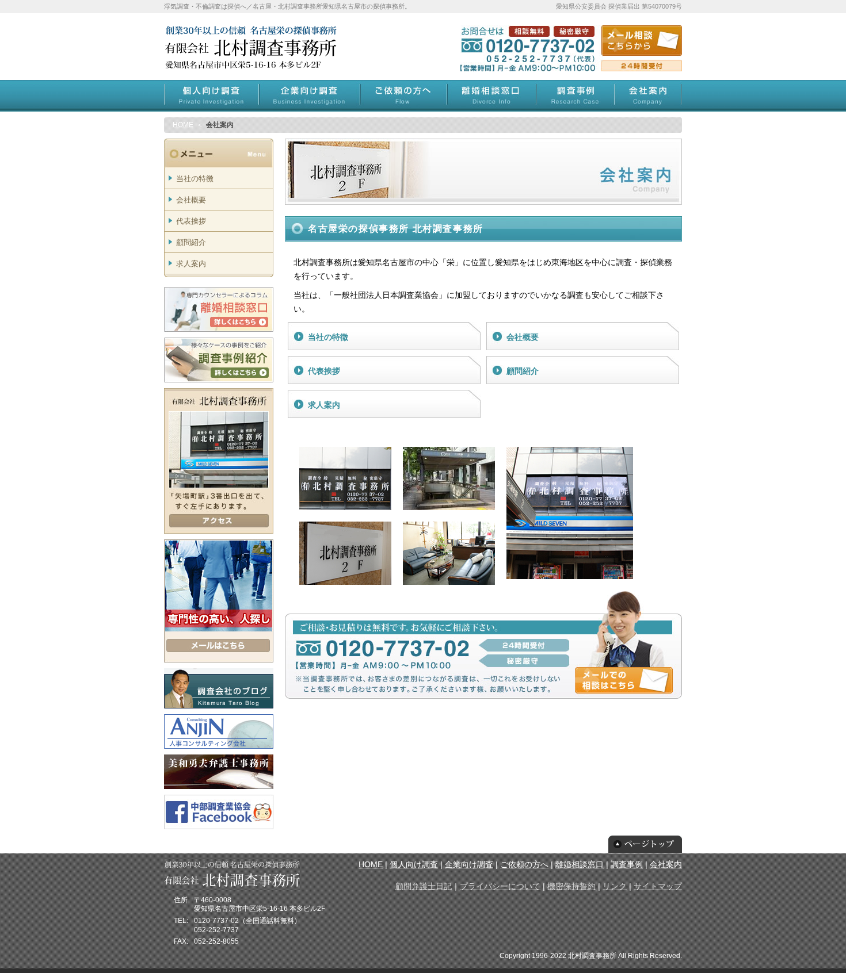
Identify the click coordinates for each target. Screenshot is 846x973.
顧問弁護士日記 (423, 886)
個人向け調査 (414, 864)
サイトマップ (658, 886)
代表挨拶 (324, 371)
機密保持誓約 (571, 886)
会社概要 (522, 337)
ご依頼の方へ (524, 864)
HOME (183, 125)
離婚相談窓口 (579, 864)
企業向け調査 (469, 864)
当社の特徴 (328, 337)
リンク (615, 886)
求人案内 (324, 404)
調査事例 (627, 864)
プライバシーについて (500, 886)
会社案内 (666, 864)
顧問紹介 (522, 371)
